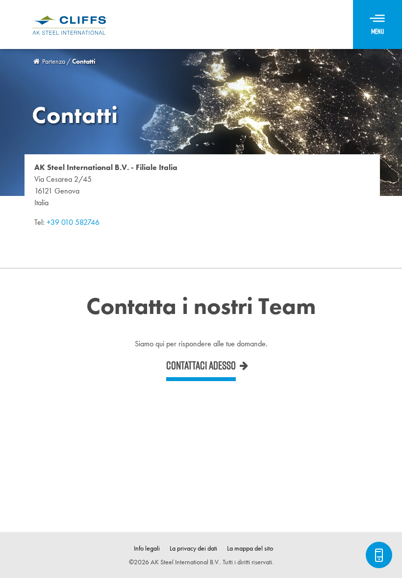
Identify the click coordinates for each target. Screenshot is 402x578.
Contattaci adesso (201, 365)
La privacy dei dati (193, 548)
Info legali (147, 548)
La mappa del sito (250, 548)
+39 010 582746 (73, 222)
